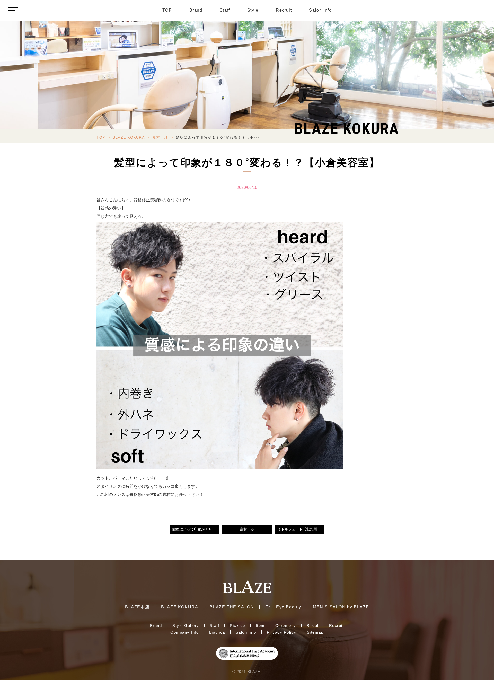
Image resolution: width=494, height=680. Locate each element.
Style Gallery (185, 625)
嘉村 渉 (160, 137)
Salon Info (320, 10)
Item (260, 625)
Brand (195, 10)
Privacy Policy (281, 632)
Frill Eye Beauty (283, 607)
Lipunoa (217, 632)
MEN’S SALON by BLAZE (341, 607)
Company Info (184, 632)
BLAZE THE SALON (232, 607)
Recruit (284, 10)
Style (253, 10)
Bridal (313, 625)
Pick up (237, 625)
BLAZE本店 (137, 607)
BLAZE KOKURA (129, 137)
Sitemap (315, 632)
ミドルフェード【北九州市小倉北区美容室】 (300, 529)
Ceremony (285, 625)
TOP (167, 10)
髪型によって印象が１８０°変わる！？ (195, 529)
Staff (225, 10)
